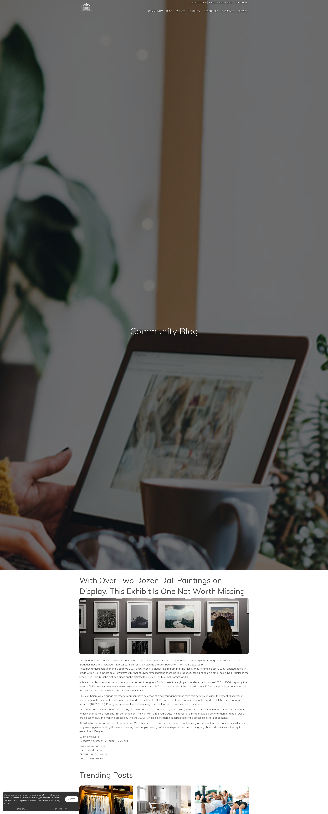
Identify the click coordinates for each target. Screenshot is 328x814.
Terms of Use (22, 808)
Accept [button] (71, 799)
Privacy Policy (60, 808)
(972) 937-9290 (199, 2)
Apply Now (241, 2)
